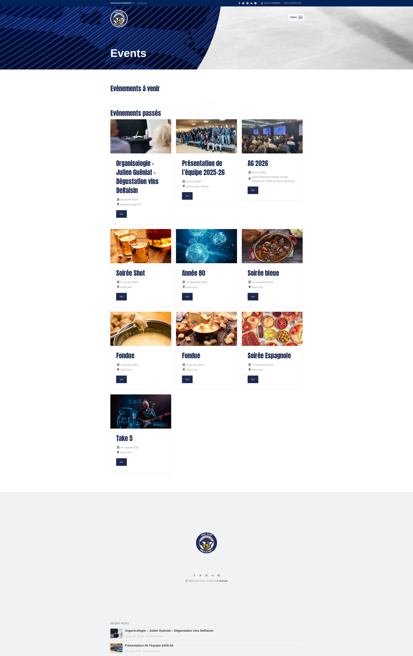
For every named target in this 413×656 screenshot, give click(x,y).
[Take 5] (140, 411)
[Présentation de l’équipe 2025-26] (206, 136)
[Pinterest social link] (247, 3)
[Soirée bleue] (272, 246)
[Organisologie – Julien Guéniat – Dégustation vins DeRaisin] (140, 136)
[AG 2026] (272, 136)
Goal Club (142, 3)
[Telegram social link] (255, 3)
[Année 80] (206, 246)
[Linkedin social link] (251, 3)
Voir (121, 214)
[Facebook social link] (239, 3)
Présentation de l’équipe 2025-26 (149, 645)
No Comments (154, 636)
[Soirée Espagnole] (272, 329)
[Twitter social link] (243, 3)
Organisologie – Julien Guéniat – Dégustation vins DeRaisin (169, 630)
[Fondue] (140, 329)
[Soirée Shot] (140, 246)
